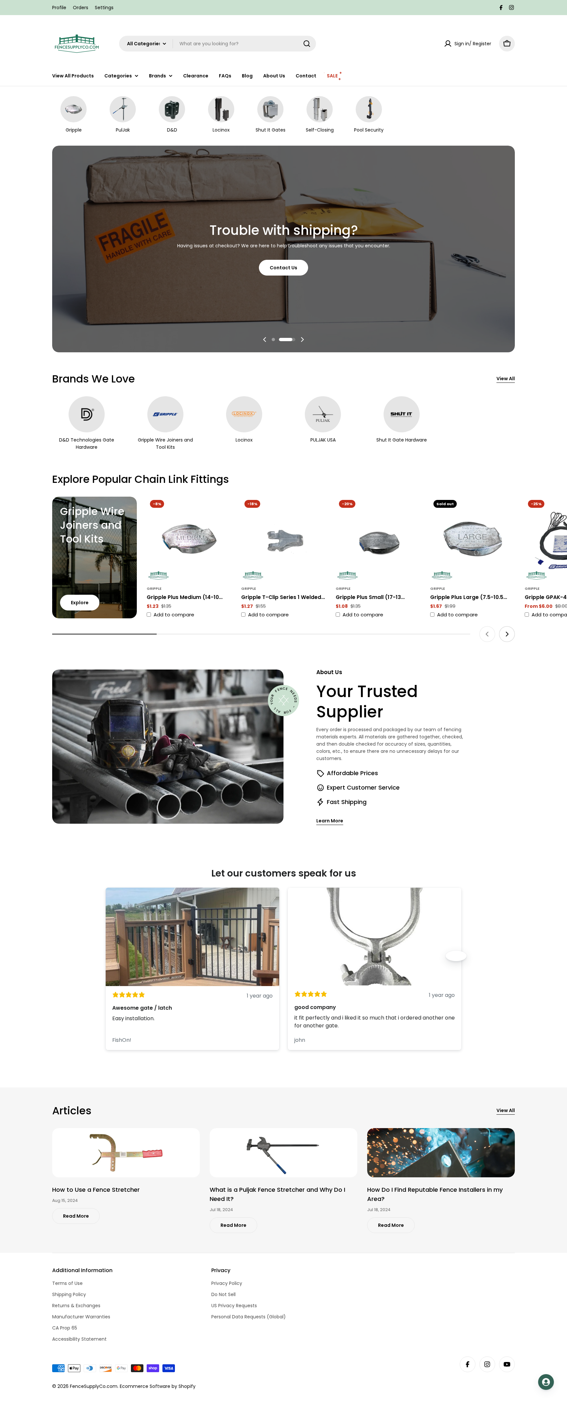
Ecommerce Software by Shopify (158, 1386)
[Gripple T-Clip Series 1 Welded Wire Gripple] (283, 539)
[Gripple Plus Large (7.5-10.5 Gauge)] (472, 539)
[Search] (307, 44)
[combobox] (217, 44)
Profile (59, 7)
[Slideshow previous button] (110, 956)
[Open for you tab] (546, 1382)
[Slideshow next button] (456, 956)
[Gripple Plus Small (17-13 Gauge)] (378, 539)
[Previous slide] (265, 339)
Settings (104, 7)
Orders (80, 7)
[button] (273, 339)
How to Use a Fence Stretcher (96, 1190)
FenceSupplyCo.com (93, 1386)
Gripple (154, 588)
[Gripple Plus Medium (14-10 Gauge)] (189, 539)
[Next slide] (302, 339)
